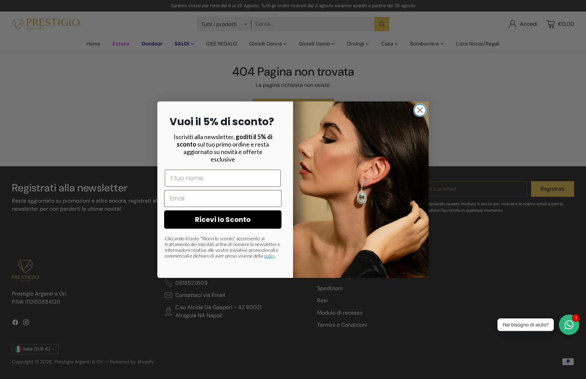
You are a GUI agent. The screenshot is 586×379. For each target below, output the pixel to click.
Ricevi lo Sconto (223, 219)
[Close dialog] (420, 110)
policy (269, 256)
